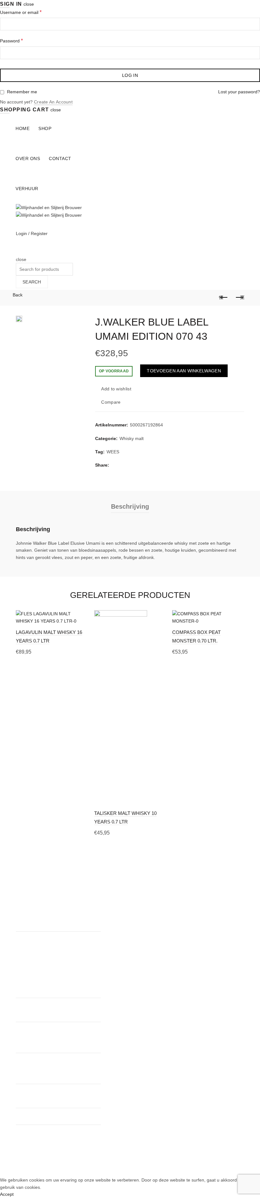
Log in (130, 75)
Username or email (21, 12)
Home (22, 128)
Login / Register (32, 233)
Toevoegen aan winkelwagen (184, 370)
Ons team (105, 901)
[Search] (18, 252)
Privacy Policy (109, 928)
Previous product (223, 297)
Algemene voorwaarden (119, 919)
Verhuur (27, 188)
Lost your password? (239, 91)
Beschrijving (130, 506)
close (28, 4)
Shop (44, 128)
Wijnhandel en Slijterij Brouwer (118, 1166)
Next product (239, 297)
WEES (113, 451)
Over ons (28, 158)
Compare (110, 402)
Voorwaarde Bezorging (118, 937)
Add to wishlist (116, 388)
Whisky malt (132, 438)
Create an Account (53, 101)
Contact (60, 158)
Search (32, 281)
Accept (7, 1194)
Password (11, 40)
